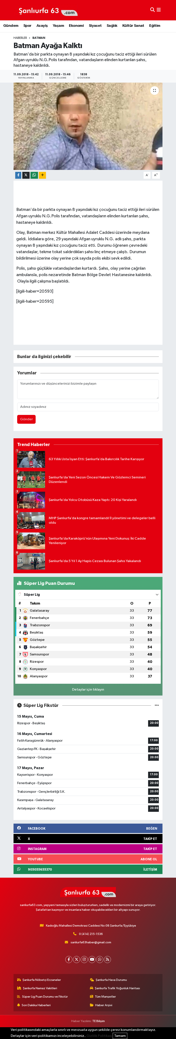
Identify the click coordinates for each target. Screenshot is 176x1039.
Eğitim (154, 26)
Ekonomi (76, 26)
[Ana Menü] (159, 10)
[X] (76, 959)
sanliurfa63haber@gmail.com (91, 942)
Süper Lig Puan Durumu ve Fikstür (45, 996)
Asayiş (42, 26)
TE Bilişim (98, 1021)
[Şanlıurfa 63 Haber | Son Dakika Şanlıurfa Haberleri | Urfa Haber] (46, 10)
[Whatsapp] (99, 959)
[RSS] (107, 959)
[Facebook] (68, 959)
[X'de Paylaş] (26, 175)
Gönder (26, 419)
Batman (38, 37)
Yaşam (58, 26)
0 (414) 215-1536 (91, 934)
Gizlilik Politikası (99, 1036)
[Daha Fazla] (42, 175)
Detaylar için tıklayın (88, 689)
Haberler (20, 37)
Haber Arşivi (103, 1005)
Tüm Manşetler (105, 996)
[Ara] (152, 10)
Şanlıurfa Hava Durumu (111, 980)
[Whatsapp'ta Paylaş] (34, 175)
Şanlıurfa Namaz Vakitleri (40, 988)
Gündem (10, 26)
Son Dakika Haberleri (36, 1005)
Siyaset (95, 26)
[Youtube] (92, 959)
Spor (27, 26)
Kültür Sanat (133, 26)
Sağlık (112, 26)
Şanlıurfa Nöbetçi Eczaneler (42, 980)
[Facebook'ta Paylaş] (18, 175)
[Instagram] (84, 959)
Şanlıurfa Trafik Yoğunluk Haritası (117, 988)
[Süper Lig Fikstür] (157, 705)
